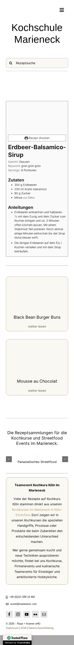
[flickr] (35, 614)
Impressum (12, 627)
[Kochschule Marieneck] (18, 10)
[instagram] (18, 614)
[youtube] (26, 614)
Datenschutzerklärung (40, 627)
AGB (24, 627)
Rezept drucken (39, 138)
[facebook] (9, 614)
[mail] (44, 614)
